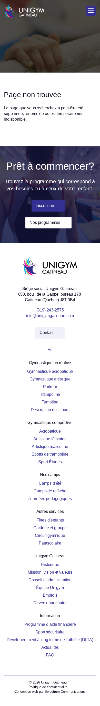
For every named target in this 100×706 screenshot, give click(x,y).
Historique (50, 564)
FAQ (50, 655)
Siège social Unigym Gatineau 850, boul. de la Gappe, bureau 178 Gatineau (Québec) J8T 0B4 (50, 294)
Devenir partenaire (49, 603)
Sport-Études (50, 462)
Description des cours (50, 410)
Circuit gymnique (50, 535)
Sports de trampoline (50, 454)
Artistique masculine (50, 446)
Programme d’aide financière (50, 624)
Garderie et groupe (50, 528)
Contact (46, 332)
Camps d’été (50, 483)
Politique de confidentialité (47, 687)
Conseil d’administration (50, 580)
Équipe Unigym (50, 587)
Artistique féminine (49, 439)
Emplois (50, 595)
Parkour (50, 387)
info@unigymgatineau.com (50, 316)
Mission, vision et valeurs (50, 572)
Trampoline (50, 394)
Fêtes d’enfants (50, 520)
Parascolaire (50, 543)
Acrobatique (50, 431)
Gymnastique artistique (50, 379)
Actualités (50, 647)
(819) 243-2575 (50, 310)
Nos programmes (45, 222)
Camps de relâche (50, 491)
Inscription (45, 205)
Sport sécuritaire (49, 632)
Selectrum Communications (65, 691)
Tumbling (50, 402)
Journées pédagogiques (50, 498)
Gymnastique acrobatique (50, 371)
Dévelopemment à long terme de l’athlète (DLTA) (50, 640)
